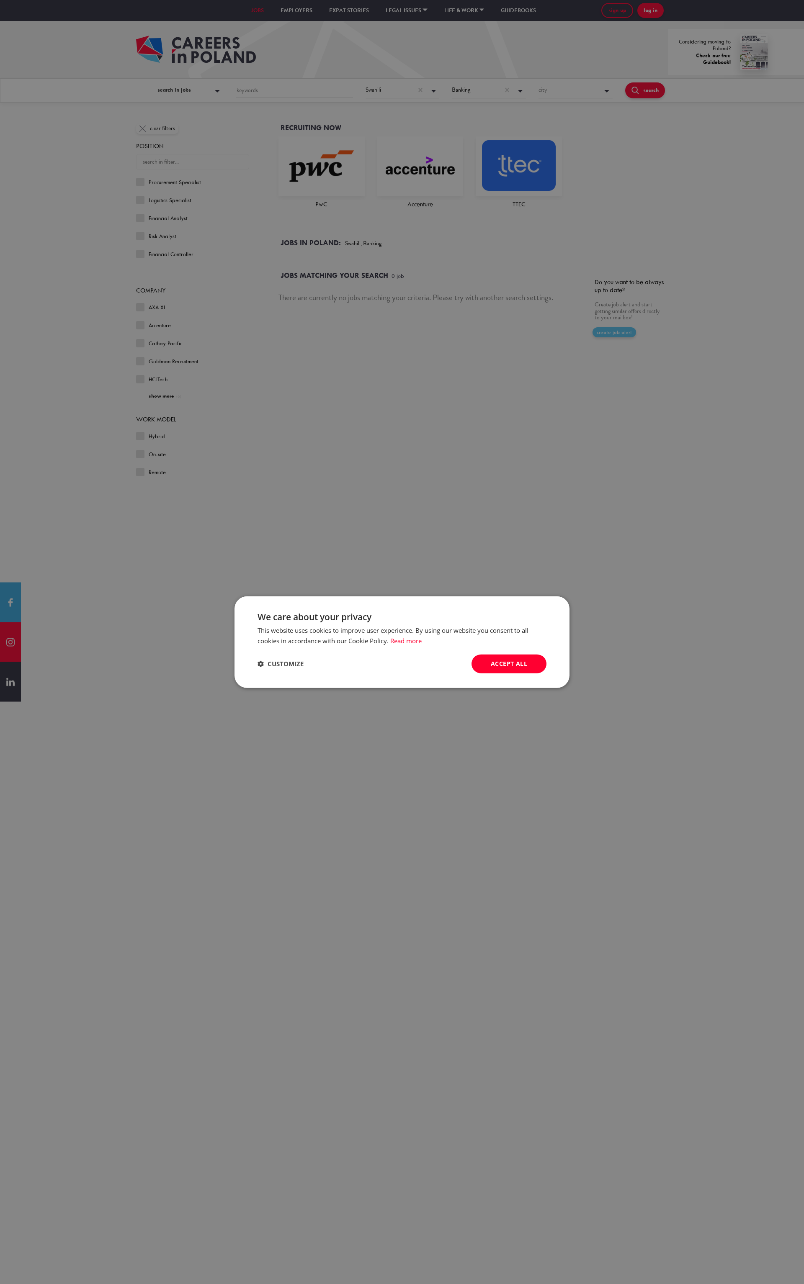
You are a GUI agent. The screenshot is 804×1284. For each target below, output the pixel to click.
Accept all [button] (509, 664)
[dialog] (402, 642)
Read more (406, 641)
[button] (281, 664)
